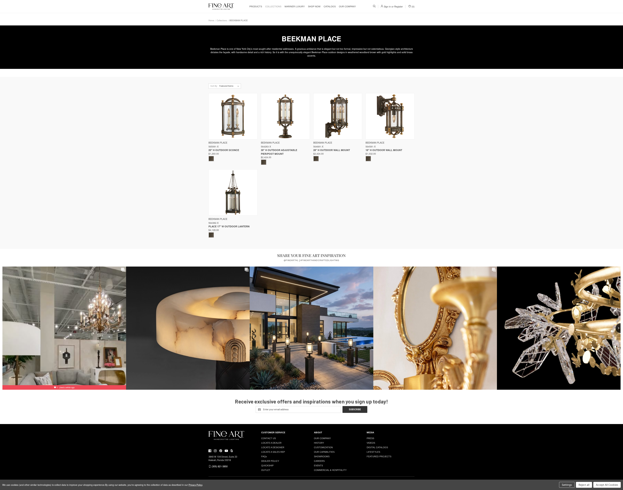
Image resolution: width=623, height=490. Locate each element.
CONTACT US (268, 438)
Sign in (387, 6)
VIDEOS (371, 443)
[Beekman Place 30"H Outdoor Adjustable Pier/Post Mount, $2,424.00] (285, 116)
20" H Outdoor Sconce (223, 150)
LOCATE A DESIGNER (272, 447)
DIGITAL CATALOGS (377, 447)
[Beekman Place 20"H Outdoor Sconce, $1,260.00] (233, 116)
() (413, 6)
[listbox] (230, 86)
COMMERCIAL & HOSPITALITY (330, 470)
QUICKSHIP (267, 465)
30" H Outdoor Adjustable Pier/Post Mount (279, 152)
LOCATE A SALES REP (273, 452)
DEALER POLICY (270, 461)
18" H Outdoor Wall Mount (384, 150)
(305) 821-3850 (220, 466)
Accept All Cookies (607, 485)
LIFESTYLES (373, 452)
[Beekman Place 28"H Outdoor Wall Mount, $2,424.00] (338, 116)
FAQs (264, 456)
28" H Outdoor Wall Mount (331, 150)
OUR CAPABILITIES (324, 452)
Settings (567, 485)
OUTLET (265, 470)
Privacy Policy (195, 484)
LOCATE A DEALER (271, 443)
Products (255, 6)
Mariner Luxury (295, 6)
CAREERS (319, 461)
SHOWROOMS (322, 456)
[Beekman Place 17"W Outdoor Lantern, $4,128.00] (233, 192)
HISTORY (319, 443)
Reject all (584, 485)
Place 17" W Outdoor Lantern (229, 226)
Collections (273, 6)
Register (398, 6)
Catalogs (330, 6)
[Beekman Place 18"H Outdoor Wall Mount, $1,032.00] (390, 116)
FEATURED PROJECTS (379, 456)
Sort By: (214, 86)
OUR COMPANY (347, 6)
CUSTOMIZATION (323, 447)
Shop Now (314, 6)
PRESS (370, 438)
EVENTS (318, 465)
